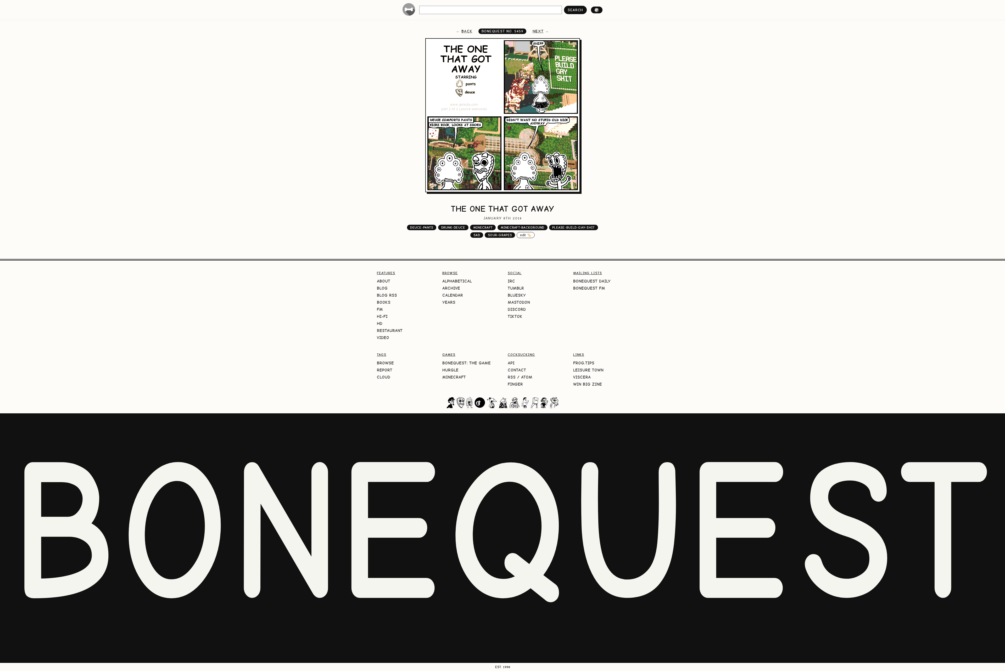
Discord (517, 309)
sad (476, 235)
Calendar (452, 295)
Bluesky (517, 295)
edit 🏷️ (525, 235)
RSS (512, 377)
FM (380, 309)
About (383, 281)
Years (448, 302)
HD (379, 323)
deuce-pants (421, 227)
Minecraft (454, 377)
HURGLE (450, 370)
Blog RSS (387, 295)
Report (384, 370)
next (538, 31)
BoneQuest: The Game (466, 362)
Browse (385, 362)
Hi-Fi (382, 316)
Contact (517, 370)
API (511, 362)
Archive (451, 288)
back (466, 31)
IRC (511, 281)
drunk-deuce (453, 227)
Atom (526, 377)
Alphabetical (457, 281)
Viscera (582, 377)
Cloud (383, 377)
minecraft (483, 227)
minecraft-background (522, 227)
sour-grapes (500, 235)
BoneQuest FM (589, 288)
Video (383, 337)
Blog (382, 288)
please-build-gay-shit (573, 227)
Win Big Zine (587, 384)
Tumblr (516, 288)
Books (383, 302)
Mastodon (519, 302)
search (575, 10)
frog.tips (583, 362)
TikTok (515, 316)
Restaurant (390, 330)
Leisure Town (588, 370)
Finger (515, 384)
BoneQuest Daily (592, 281)
